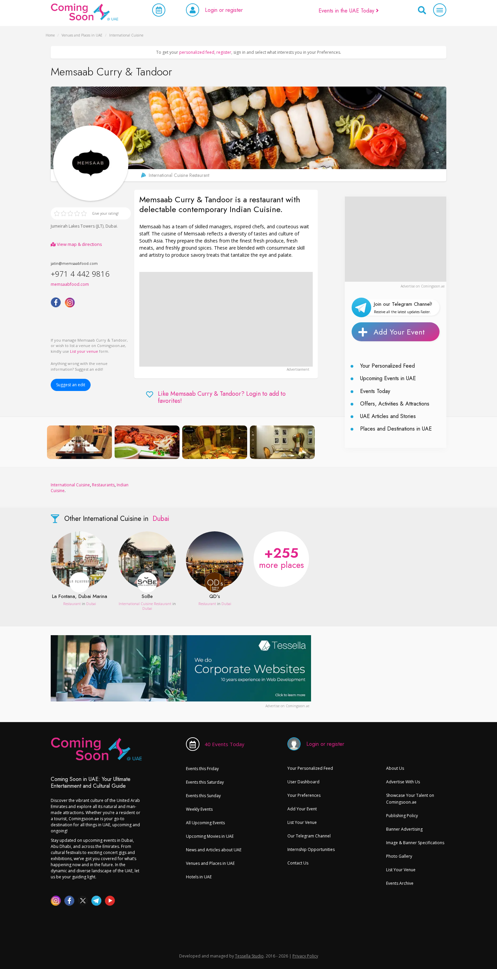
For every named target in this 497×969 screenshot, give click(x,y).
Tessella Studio (249, 956)
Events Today (375, 391)
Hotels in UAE (199, 877)
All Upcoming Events (205, 823)
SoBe (147, 596)
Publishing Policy (402, 815)
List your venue (84, 351)
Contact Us (297, 863)
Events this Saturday (205, 782)
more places (281, 557)
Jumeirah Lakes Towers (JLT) (77, 226)
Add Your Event (399, 331)
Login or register (224, 10)
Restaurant (72, 603)
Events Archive (399, 883)
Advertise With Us (403, 782)
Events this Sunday (203, 796)
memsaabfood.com (70, 284)
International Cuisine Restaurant (145, 603)
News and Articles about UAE (213, 850)
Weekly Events (199, 809)
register (223, 52)
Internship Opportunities (311, 849)
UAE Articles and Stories (388, 416)
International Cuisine (70, 485)
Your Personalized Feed (387, 366)
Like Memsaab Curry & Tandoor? (222, 397)
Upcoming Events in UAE (388, 378)
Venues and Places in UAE (210, 863)
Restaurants (103, 485)
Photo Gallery (399, 856)
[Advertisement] (226, 319)
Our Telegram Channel (309, 836)
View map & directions (79, 244)
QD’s (214, 596)
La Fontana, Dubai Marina (79, 596)
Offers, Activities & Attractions (394, 404)
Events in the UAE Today (347, 11)
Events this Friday (202, 768)
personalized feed (196, 52)
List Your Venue (302, 822)
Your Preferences (304, 795)
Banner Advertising (404, 829)
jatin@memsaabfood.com (74, 263)
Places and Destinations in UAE (396, 429)
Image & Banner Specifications (415, 843)
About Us (395, 768)
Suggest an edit (70, 385)
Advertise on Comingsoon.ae (423, 286)
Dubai (111, 226)
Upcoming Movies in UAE (210, 836)
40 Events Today (224, 744)
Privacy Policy (305, 956)
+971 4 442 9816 (80, 274)
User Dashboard (303, 782)
